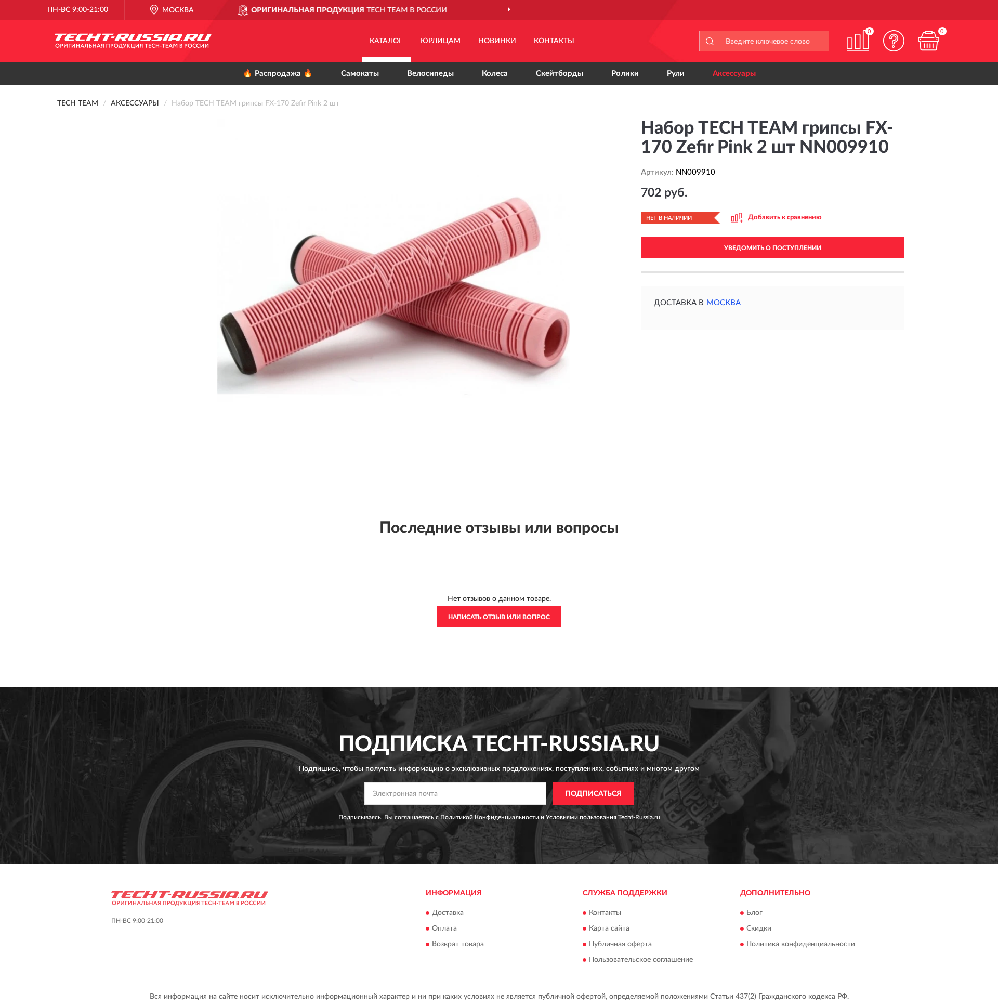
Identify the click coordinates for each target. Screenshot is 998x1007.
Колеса (495, 73)
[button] (894, 40)
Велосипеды (430, 73)
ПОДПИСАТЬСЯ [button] (593, 793)
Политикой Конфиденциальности (489, 817)
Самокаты (360, 73)
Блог (754, 913)
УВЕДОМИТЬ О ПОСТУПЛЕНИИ (772, 248)
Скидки (758, 929)
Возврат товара (458, 944)
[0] (928, 40)
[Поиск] (709, 41)
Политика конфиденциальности (800, 944)
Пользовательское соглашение (641, 960)
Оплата (444, 929)
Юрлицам (441, 41)
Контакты (554, 41)
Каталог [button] (386, 41)
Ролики (625, 73)
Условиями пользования (581, 817)
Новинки (497, 41)
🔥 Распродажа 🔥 (278, 73)
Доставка (448, 913)
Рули (676, 73)
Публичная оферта (620, 944)
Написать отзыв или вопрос (499, 617)
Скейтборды (559, 73)
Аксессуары (734, 73)
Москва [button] (723, 303)
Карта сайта (609, 929)
